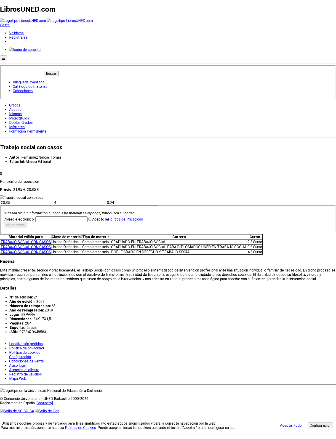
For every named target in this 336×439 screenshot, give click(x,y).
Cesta (5, 25)
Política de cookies (24, 352)
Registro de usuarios (25, 374)
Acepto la (100, 219)
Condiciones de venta (26, 361)
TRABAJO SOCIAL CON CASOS (25, 242)
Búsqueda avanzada (28, 82)
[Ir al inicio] (46, 21)
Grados (14, 105)
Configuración (19, 357)
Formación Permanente (28, 131)
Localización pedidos (26, 344)
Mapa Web (17, 378)
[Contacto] (44, 403)
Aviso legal (18, 365)
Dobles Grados (21, 122)
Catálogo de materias (30, 86)
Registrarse (18, 37)
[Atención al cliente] (25, 50)
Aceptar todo (291, 425)
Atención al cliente (24, 370)
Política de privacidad (26, 348)
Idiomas (15, 114)
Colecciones (23, 91)
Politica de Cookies (80, 428)
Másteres (17, 127)
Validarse (16, 33)
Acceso (15, 109)
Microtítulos (19, 118)
